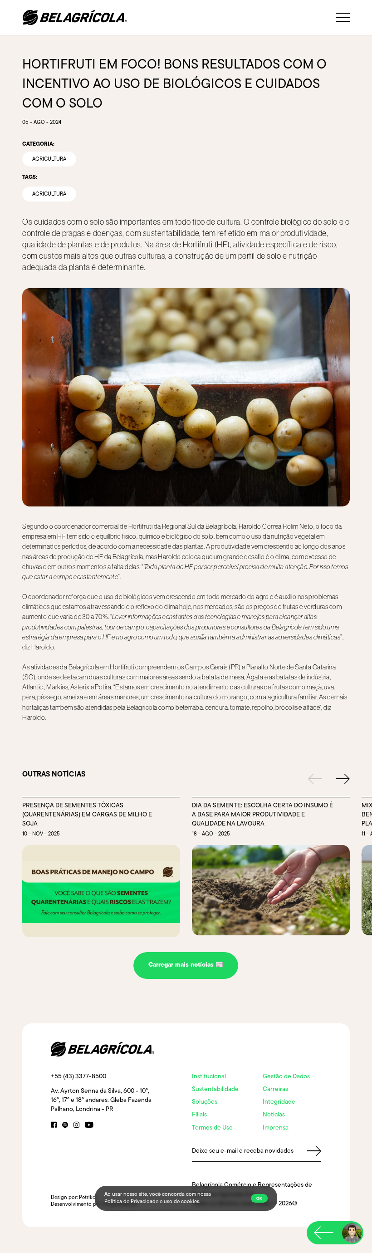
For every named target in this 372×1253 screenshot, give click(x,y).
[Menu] (343, 17)
